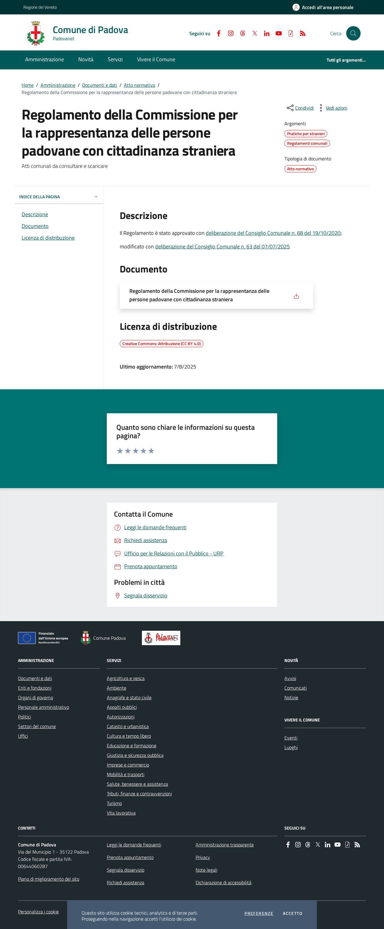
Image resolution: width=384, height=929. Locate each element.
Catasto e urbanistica (128, 726)
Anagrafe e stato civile (129, 697)
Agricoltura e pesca (126, 678)
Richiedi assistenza (125, 882)
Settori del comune (37, 726)
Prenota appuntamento (130, 857)
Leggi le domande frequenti (134, 844)
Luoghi (291, 747)
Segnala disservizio (125, 869)
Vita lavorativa (121, 812)
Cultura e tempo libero (129, 735)
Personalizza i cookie (38, 911)
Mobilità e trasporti (125, 774)
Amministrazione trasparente (225, 844)
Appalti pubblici (122, 707)
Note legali (206, 869)
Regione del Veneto (40, 7)
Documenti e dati (99, 85)
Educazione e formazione (131, 745)
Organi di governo (35, 697)
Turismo (114, 803)
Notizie (291, 697)
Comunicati (295, 687)
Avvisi (290, 678)
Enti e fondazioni (34, 687)
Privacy (203, 857)
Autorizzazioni (120, 716)
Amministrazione (57, 85)
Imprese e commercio (128, 764)
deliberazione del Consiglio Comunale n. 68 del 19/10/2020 (273, 233)
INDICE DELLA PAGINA (39, 196)
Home (28, 85)
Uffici (23, 735)
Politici (24, 716)
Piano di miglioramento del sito (48, 878)
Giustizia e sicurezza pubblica (135, 755)
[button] (353, 33)
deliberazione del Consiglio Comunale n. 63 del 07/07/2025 (222, 246)
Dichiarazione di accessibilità (223, 882)
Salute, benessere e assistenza (137, 784)
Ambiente (116, 687)
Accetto (292, 913)
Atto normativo (139, 85)
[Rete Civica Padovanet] (162, 638)
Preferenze (258, 913)
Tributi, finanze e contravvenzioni (139, 793)
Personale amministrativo (43, 707)
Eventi (290, 737)
